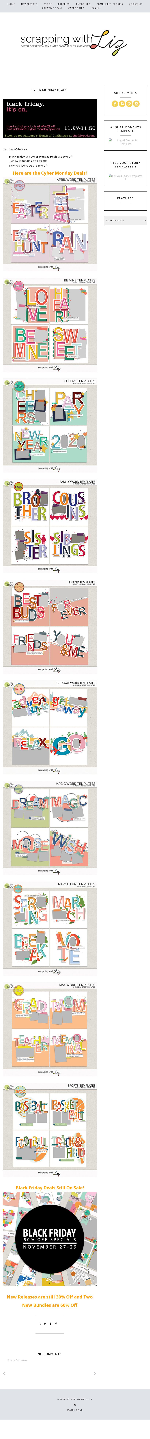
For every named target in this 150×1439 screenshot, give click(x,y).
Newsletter (29, 4)
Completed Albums (109, 4)
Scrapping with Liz (80, 1399)
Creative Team (52, 8)
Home (11, 4)
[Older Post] (95, 1373)
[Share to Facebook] (50, 1324)
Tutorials (83, 4)
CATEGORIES (76, 8)
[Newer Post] (4, 1373)
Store (48, 4)
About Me (135, 4)
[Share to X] (45, 1324)
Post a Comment (17, 1360)
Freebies (64, 4)
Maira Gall (75, 1410)
